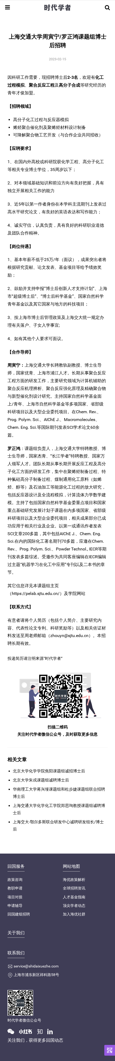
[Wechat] (12, 1031)
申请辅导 (14, 905)
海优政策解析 (74, 879)
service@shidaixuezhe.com (36, 966)
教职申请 (14, 888)
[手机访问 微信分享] (109, 1050)
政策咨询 (14, 879)
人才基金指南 (74, 897)
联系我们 (16, 952)
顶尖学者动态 (74, 905)
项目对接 (14, 897)
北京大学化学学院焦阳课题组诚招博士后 (49, 771)
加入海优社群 (74, 914)
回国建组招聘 (18, 914)
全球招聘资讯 (74, 888)
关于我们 (16, 932)
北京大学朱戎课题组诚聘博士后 (41, 780)
